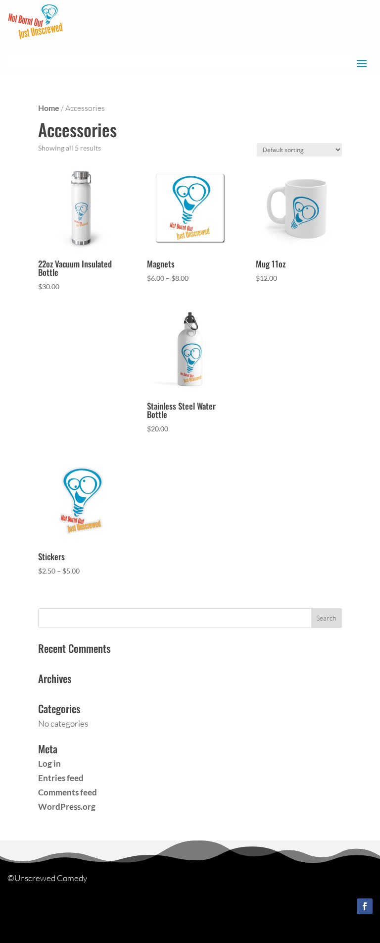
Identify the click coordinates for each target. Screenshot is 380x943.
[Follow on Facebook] (365, 906)
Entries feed (61, 778)
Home (48, 108)
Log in (49, 763)
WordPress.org (66, 806)
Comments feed (67, 792)
